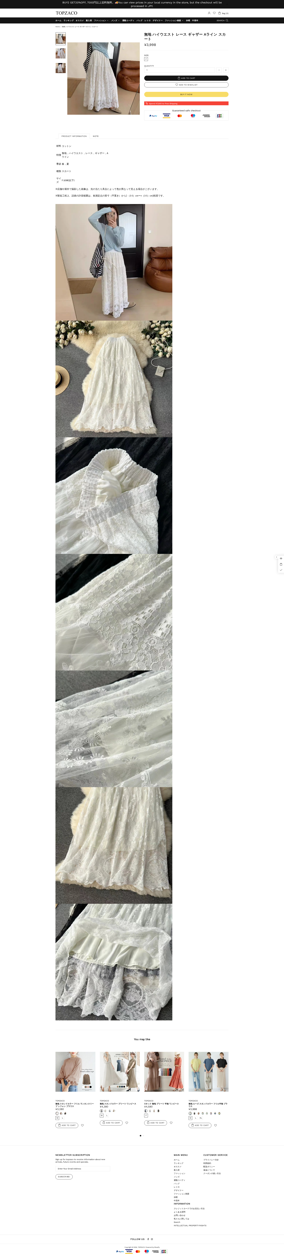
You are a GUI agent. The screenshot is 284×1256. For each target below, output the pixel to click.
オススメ (177, 1167)
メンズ (177, 1177)
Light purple (211, 1113)
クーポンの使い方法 (212, 1173)
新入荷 (177, 1170)
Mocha (114, 1111)
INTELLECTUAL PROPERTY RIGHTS (190, 1225)
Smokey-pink (154, 1111)
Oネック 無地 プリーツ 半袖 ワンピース (161, 1104)
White (57, 1113)
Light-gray (105, 1111)
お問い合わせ (179, 1215)
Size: (146, 55)
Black (65, 1113)
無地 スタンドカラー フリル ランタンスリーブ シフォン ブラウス (74, 1105)
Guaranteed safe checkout (186, 110)
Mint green (202, 1113)
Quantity (149, 66)
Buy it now (186, 94)
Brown (198, 1113)
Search (177, 1222)
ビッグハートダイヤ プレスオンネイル (25, 1244)
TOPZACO (66, 13)
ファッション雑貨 (181, 1194)
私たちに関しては (181, 1219)
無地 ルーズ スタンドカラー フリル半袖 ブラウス (208, 1105)
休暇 (176, 1197)
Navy (101, 1111)
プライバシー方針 (211, 1160)
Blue (215, 1113)
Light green (206, 1113)
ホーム (177, 1160)
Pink (61, 1113)
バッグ (177, 1183)
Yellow (219, 1113)
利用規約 (207, 1163)
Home (57, 26)
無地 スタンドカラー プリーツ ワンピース (118, 1104)
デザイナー (178, 1190)
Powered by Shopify (153, 1247)
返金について (209, 1170)
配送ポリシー (209, 1167)
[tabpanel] (75, 1090)
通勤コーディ (179, 1180)
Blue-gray (109, 1111)
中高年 (177, 1200)
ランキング (178, 1163)
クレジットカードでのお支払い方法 (189, 1208)
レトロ (177, 1187)
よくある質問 (179, 1212)
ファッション (179, 1173)
